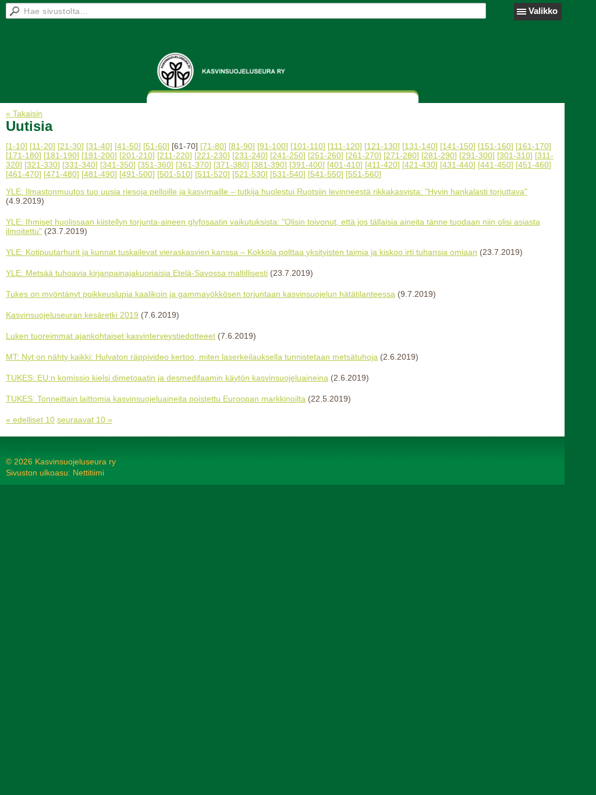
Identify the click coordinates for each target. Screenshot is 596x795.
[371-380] (231, 164)
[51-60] (156, 146)
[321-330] (42, 164)
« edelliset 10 (30, 419)
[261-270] (363, 155)
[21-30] (71, 146)
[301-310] (515, 155)
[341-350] (118, 164)
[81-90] (242, 146)
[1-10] (16, 146)
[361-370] (193, 164)
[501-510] (175, 174)
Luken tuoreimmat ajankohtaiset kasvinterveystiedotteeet (110, 335)
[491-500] (137, 174)
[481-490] (99, 174)
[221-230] (212, 155)
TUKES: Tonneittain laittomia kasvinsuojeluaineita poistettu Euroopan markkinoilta (156, 398)
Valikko (543, 11)
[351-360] (155, 164)
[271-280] (401, 155)
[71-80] (213, 146)
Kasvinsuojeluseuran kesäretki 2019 (72, 315)
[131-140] (420, 146)
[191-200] (99, 155)
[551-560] (363, 174)
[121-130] (382, 146)
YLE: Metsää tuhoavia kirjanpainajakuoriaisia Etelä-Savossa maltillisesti (137, 273)
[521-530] (250, 174)
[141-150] (458, 146)
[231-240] (250, 155)
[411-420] (382, 164)
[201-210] (137, 155)
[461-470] (23, 174)
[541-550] (325, 174)
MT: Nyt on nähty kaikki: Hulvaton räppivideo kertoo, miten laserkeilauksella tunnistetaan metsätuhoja (192, 356)
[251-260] (325, 155)
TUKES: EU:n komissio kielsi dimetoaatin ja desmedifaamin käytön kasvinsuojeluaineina (167, 377)
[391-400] (307, 164)
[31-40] (99, 146)
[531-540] (288, 174)
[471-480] (61, 174)
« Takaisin (24, 113)
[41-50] (128, 146)
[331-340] (80, 164)
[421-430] (420, 164)
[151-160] (495, 146)
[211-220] (174, 155)
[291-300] (477, 155)
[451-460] (533, 164)
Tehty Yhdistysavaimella (50, 448)
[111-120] (345, 146)
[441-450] (495, 164)
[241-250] (288, 155)
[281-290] (439, 155)
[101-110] (307, 146)
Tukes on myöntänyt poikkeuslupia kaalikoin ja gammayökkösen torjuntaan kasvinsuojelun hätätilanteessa (200, 294)
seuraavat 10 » (84, 419)
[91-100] (272, 146)
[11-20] (42, 146)
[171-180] (23, 155)
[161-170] (533, 146)
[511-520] (212, 174)
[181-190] (61, 155)
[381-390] (269, 164)
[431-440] (458, 164)
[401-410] (345, 164)
